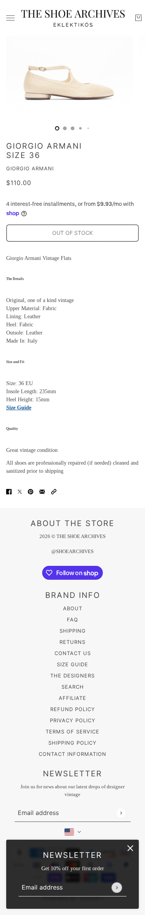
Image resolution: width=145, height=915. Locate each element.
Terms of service (72, 731)
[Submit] (116, 887)
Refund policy (72, 709)
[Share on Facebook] (9, 491)
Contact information (72, 754)
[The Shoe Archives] (72, 17)
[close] (130, 848)
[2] (72, 128)
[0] (57, 128)
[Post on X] (20, 491)
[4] (88, 128)
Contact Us (73, 653)
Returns (72, 642)
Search (72, 687)
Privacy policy (73, 720)
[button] (54, 491)
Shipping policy (72, 743)
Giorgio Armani (30, 168)
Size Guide (18, 408)
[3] (80, 128)
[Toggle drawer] (10, 17)
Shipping (73, 631)
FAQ (72, 619)
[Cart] (138, 18)
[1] (65, 128)
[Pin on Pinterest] (30, 491)
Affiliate (72, 698)
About (72, 608)
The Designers (72, 675)
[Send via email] (42, 491)
